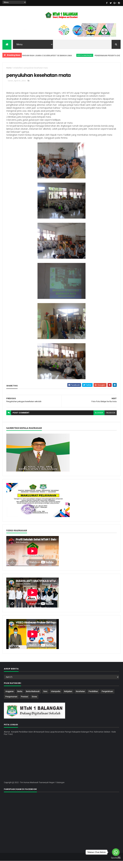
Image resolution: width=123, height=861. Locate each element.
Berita (19, 691)
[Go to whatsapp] (116, 852)
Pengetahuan (107, 691)
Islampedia (55, 691)
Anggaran (9, 691)
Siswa (34, 697)
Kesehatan (80, 691)
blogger (99, 413)
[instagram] (119, 3)
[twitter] (110, 3)
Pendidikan (93, 691)
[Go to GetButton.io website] (116, 858)
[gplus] (115, 3)
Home (9, 68)
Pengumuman (11, 697)
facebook (110, 413)
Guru (45, 691)
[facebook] (106, 3)
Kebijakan (68, 691)
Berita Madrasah (71, 55)
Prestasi (24, 697)
